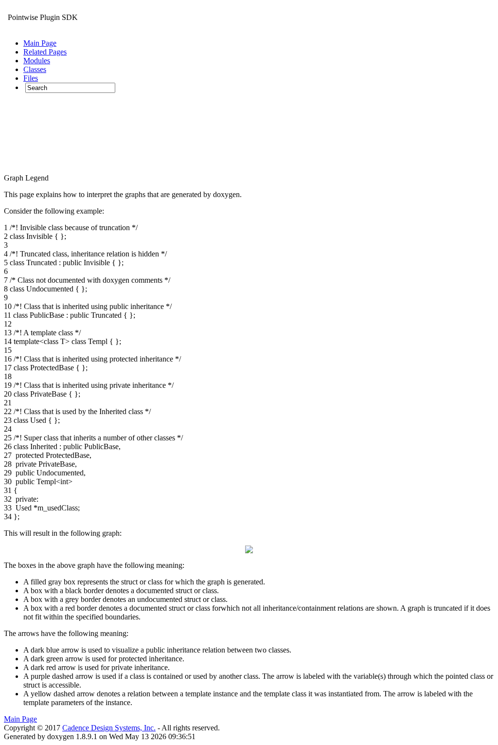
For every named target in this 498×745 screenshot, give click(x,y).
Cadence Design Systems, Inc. (109, 728)
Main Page (20, 719)
